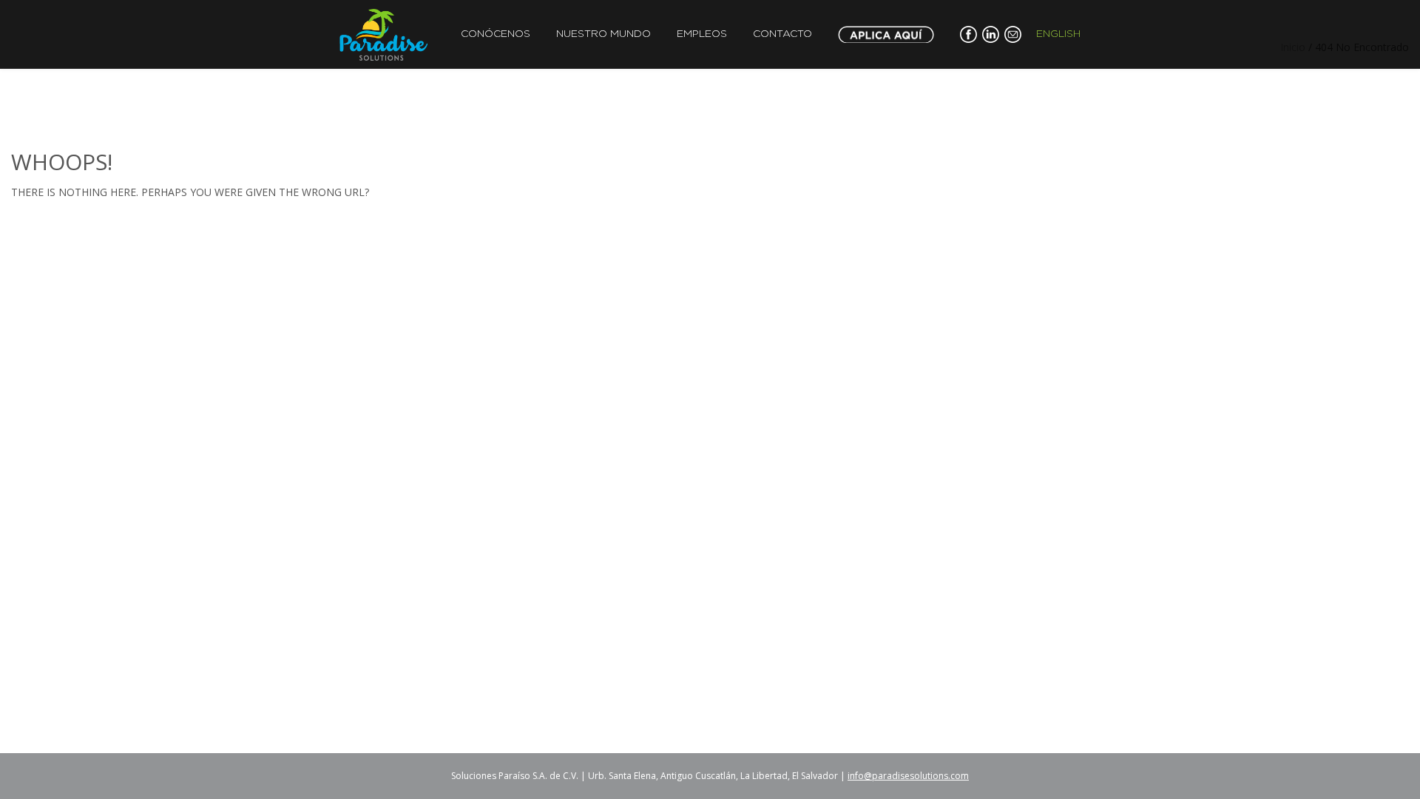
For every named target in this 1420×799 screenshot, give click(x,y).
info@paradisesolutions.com (908, 775)
